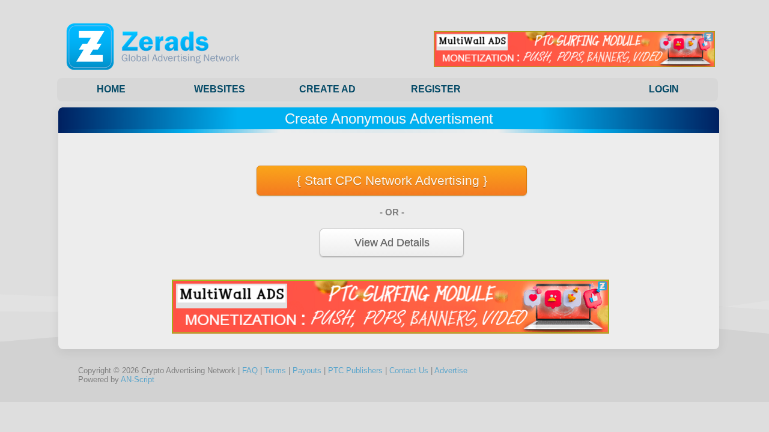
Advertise (450, 370)
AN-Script (137, 379)
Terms (275, 370)
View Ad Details (392, 242)
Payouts (307, 370)
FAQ (250, 370)
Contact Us (408, 370)
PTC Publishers (355, 370)
